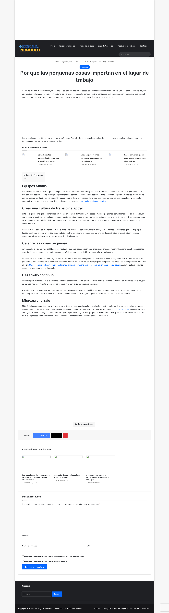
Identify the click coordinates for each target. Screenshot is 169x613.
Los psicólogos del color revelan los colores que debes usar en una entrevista (36, 477)
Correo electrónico (30, 546)
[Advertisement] (84, 17)
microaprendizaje (84, 424)
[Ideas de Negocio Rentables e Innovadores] (29, 48)
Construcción (134, 609)
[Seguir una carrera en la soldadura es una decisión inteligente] (100, 464)
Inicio (52, 46)
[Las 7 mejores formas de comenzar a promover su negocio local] (72, 157)
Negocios (64, 62)
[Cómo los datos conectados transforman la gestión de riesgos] (29, 157)
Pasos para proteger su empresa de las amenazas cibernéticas (135, 158)
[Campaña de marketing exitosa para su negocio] (68, 464)
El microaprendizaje (120, 309)
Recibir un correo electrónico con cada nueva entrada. (45, 561)
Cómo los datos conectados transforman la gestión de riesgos (48, 158)
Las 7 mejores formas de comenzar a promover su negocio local (91, 158)
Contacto (144, 46)
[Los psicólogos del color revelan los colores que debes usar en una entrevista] (36, 464)
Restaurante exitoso (126, 46)
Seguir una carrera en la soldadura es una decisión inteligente (97, 477)
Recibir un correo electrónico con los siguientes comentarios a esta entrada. (54, 556)
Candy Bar (107, 609)
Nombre (26, 535)
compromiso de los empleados (92, 201)
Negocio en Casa (87, 46)
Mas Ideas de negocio (73, 609)
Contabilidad (145, 609)
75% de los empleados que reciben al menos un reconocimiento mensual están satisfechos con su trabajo (74, 265)
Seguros (124, 609)
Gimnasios (116, 609)
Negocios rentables (67, 46)
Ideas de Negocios (105, 46)
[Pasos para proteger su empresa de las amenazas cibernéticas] (115, 157)
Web (88, 546)
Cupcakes (98, 609)
